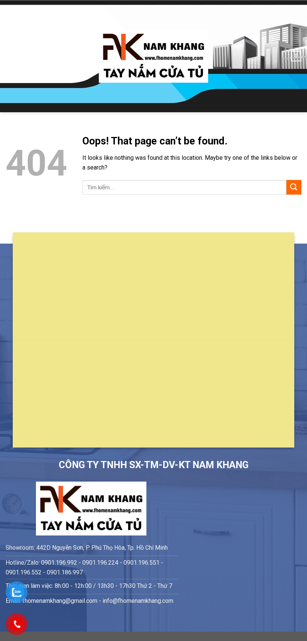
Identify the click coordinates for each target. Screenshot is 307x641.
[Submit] (293, 187)
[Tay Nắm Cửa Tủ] (153, 56)
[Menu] (10, 56)
